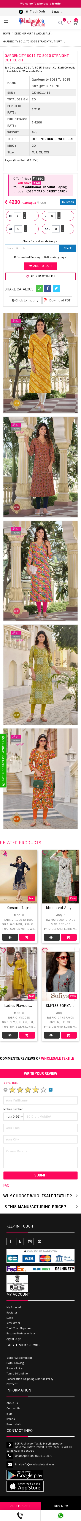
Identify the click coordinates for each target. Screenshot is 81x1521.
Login (9, 1318)
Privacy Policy (14, 1368)
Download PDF (59, 300)
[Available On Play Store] (21, 11)
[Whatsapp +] (39, 288)
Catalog (10, 937)
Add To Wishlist (42, 276)
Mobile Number (13, 1109)
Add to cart (42, 266)
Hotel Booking (15, 1363)
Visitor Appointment (19, 1358)
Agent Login (13, 1339)
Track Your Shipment (19, 1328)
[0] (68, 22)
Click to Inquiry (26, 300)
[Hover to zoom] (40, 363)
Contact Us (13, 1408)
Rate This (10, 1083)
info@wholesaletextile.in (38, 1464)
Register (11, 1312)
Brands (10, 1419)
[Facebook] (47, 288)
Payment (11, 1384)
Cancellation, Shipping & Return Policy (29, 1379)
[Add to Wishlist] (3, 852)
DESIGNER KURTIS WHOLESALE (32, 33)
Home (6, 33)
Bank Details (14, 1424)
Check (67, 248)
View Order (13, 1323)
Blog (9, 1413)
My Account (13, 1307)
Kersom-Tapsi (19, 908)
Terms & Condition (17, 1373)
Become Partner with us (21, 1333)
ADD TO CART (20, 1506)
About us (12, 1403)
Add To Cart (27, 937)
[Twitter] (56, 288)
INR (56, 12)
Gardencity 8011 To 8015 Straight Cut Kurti (32, 41)
